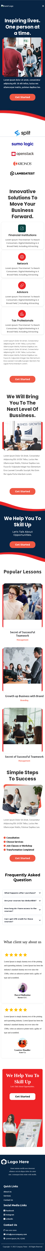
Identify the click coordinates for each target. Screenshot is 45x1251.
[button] (43, 6)
